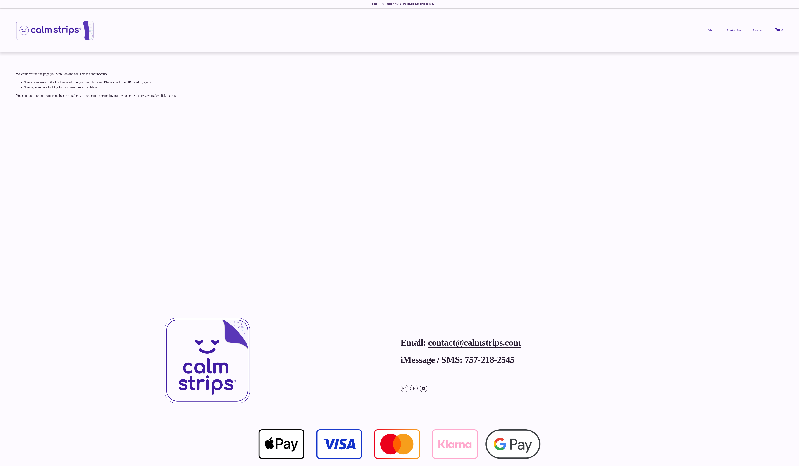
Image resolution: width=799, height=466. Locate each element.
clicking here (71, 95)
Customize (734, 30)
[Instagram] (404, 388)
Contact (758, 30)
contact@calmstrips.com (474, 342)
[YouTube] (423, 388)
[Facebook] (414, 388)
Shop (711, 30)
